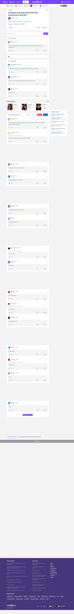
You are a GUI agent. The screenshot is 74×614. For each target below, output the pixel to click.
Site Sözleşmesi (53, 568)
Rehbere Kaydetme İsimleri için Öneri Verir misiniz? (16, 570)
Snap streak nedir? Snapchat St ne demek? (14, 582)
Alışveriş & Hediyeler (18, 596)
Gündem (27, 5)
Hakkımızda (52, 566)
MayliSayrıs (13, 291)
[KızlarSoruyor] (11, 606)
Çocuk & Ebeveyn (33, 596)
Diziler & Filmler (44, 596)
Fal (57, 596)
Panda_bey (13, 347)
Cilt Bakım (25, 596)
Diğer (39, 596)
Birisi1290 (13, 118)
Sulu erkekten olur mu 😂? (36, 590)
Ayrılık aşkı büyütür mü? (36, 572)
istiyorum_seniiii (14, 76)
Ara (19, 2)
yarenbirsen (13, 132)
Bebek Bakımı (19, 5)
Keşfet (13, 2)
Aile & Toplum (9, 596)
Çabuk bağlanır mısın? (36, 570)
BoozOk (12, 175)
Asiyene (12, 88)
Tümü (48, 101)
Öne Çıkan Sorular (53, 573)
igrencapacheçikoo (14, 64)
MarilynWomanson (14, 247)
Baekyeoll (13, 402)
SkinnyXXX (13, 372)
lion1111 (13, 17)
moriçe (12, 303)
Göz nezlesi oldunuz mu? (36, 582)
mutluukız (13, 163)
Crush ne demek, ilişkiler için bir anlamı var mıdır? (15, 590)
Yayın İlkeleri (52, 570)
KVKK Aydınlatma (53, 572)
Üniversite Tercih (35, 5)
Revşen (12, 261)
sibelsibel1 (13, 317)
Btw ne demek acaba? (11, 584)
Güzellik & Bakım (45, 5)
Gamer (62, 596)
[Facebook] (41, 606)
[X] (38, 606)
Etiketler (51, 577)
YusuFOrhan (13, 205)
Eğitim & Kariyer (52, 596)
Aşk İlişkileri (11, 5)
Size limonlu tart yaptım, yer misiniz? (38, 588)
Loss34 (12, 41)
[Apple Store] (53, 606)
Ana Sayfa (9, 436)
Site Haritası (52, 575)
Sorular (18, 436)
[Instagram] (44, 606)
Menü (6, 2)
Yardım (51, 563)
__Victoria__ (13, 359)
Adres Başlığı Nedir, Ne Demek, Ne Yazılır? (14, 579)
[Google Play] (62, 606)
